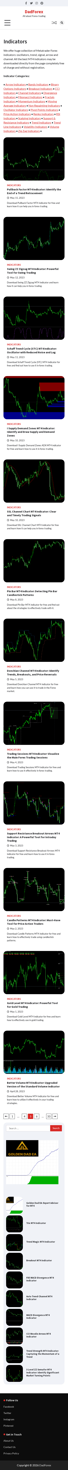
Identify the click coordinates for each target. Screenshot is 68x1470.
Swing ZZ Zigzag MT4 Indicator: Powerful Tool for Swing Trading (33, 270)
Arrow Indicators (15, 84)
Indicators (14, 185)
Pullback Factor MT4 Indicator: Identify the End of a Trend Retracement (34, 191)
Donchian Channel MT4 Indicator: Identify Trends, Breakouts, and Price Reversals (33, 672)
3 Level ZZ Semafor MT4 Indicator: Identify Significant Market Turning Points (42, 1372)
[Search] (62, 22)
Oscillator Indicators (15, 109)
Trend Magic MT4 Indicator (40, 1241)
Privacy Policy (11, 1453)
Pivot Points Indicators (44, 109)
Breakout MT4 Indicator (39, 1260)
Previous (6, 1116)
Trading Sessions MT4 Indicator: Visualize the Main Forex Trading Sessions (33, 755)
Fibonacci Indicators (30, 97)
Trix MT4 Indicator (36, 1223)
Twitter (7, 1412)
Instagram (8, 1419)
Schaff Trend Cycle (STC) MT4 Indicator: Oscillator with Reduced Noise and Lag (32, 350)
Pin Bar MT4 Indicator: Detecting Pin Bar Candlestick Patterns (32, 593)
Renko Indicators (43, 114)
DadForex (34, 11)
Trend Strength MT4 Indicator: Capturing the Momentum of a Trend (42, 1353)
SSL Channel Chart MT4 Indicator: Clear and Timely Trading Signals (31, 513)
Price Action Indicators (17, 114)
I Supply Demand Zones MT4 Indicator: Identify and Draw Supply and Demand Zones (31, 431)
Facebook (8, 1406)
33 (48, 1116)
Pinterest (8, 1425)
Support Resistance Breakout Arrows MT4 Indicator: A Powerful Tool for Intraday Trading (33, 837)
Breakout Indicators (40, 88)
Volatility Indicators (35, 126)
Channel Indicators (29, 92)
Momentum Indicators (31, 101)
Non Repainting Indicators (44, 105)
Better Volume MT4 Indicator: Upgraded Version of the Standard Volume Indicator (33, 1084)
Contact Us (9, 1446)
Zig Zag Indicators (29, 131)
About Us (8, 1440)
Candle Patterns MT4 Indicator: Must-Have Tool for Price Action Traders (33, 922)
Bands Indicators (38, 84)
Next (55, 1116)
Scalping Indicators (29, 118)
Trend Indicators (41, 122)
